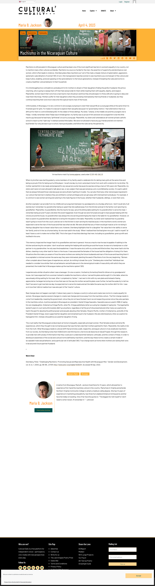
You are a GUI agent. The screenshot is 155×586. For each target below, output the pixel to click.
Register (127, 2)
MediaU (81, 552)
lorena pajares (74, 174)
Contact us (55, 552)
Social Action (32, 33)
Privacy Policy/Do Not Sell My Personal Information (17, 582)
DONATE (103, 11)
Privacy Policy (56, 566)
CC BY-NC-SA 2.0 (96, 174)
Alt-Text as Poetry (85, 561)
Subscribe (54, 561)
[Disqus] (77, 446)
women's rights (73, 374)
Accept (138, 576)
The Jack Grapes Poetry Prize (62, 558)
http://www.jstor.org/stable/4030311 (68, 365)
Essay (23, 33)
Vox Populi (82, 558)
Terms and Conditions (59, 563)
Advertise (54, 549)
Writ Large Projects (86, 555)
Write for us (55, 555)
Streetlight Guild (85, 564)
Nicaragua (85, 374)
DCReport (82, 549)
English (23, 1)
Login (120, 2)
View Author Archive (43, 410)
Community (43, 33)
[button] (110, 58)
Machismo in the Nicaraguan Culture (49, 53)
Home (84, 11)
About (112, 11)
